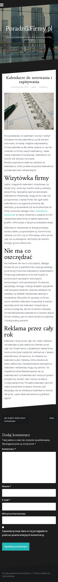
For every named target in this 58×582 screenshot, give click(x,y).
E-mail (6, 499)
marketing (43, 87)
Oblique (44, 573)
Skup (51, 418)
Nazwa (6, 486)
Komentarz (9, 449)
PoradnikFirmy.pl (29, 28)
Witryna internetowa (13, 513)
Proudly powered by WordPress (16, 573)
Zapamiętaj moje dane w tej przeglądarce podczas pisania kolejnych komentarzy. (25, 533)
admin (33, 87)
